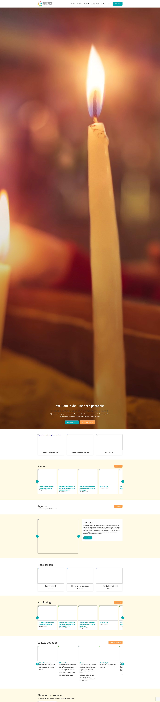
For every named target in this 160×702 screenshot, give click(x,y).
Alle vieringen (71, 422)
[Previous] (37, 481)
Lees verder (88, 537)
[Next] (122, 481)
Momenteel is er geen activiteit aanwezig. (47, 509)
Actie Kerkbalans (87, 422)
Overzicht (118, 466)
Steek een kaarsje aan (115, 642)
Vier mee (117, 3)
